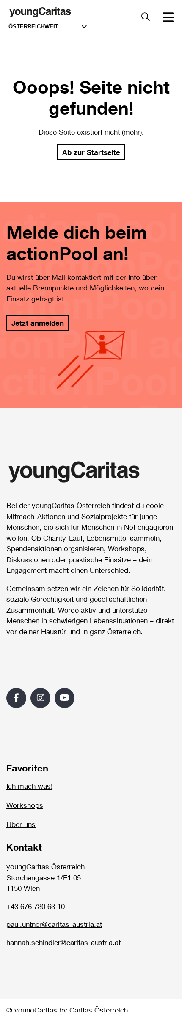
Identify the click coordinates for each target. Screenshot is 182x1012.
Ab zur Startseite (91, 152)
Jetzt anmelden (37, 322)
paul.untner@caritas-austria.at (54, 924)
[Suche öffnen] (145, 17)
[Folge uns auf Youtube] (64, 698)
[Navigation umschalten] (168, 17)
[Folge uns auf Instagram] (40, 698)
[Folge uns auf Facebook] (16, 698)
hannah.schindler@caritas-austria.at (63, 942)
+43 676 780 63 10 (35, 906)
